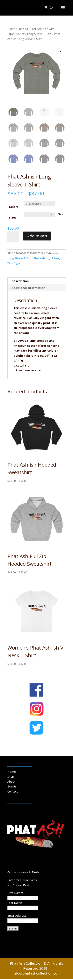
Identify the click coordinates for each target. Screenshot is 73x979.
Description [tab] (20, 281)
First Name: (15, 893)
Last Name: (15, 903)
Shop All (23, 29)
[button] (59, 50)
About (11, 781)
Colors (13, 207)
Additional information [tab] (28, 288)
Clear (61, 214)
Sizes (12, 217)
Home (11, 29)
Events (12, 786)
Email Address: (17, 915)
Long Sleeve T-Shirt (39, 34)
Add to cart (37, 236)
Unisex (20, 34)
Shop (10, 776)
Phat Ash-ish (38, 29)
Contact (12, 791)
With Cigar (13, 263)
